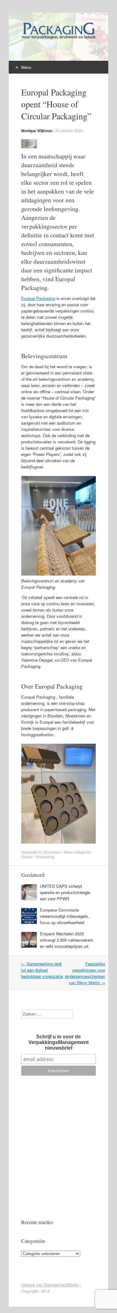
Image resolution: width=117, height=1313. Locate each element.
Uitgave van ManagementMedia (49, 1285)
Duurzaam (52, 852)
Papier (26, 856)
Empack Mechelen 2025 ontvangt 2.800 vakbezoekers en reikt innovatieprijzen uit (66, 940)
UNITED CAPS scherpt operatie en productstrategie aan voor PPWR (65, 892)
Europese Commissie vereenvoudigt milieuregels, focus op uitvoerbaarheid (64, 916)
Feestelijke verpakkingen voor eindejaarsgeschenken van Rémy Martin (85, 973)
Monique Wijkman (36, 130)
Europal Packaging (38, 298)
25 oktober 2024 (69, 130)
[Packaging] (58, 39)
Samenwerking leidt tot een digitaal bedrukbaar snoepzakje (42, 970)
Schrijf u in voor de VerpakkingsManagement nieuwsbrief (58, 1042)
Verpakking (44, 856)
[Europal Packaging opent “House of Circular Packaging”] (29, 146)
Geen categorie (77, 852)
